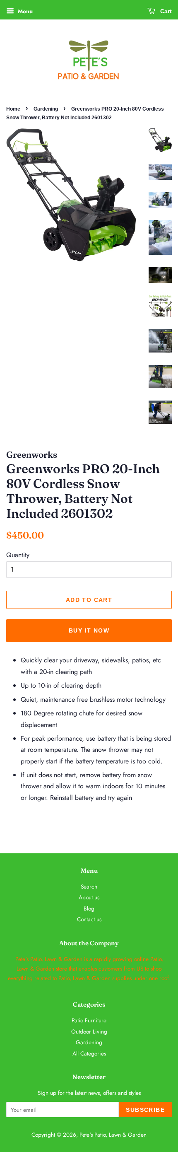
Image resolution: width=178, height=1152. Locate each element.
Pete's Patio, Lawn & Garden (113, 1134)
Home (13, 109)
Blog (89, 908)
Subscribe (145, 1109)
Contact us (89, 919)
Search (89, 886)
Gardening (46, 109)
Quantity (17, 555)
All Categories (89, 1053)
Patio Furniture (89, 1020)
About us (89, 897)
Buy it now (89, 630)
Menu (24, 11)
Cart (165, 11)
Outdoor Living (89, 1031)
